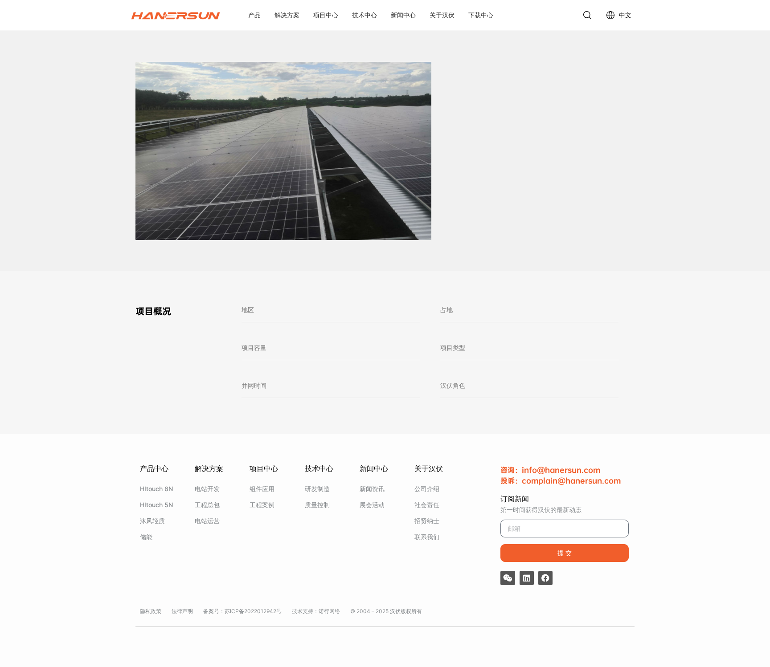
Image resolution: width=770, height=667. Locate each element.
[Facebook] (545, 578)
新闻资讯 (372, 488)
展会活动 (372, 504)
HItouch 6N (156, 488)
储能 (146, 537)
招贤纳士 (426, 521)
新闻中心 (403, 15)
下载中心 (480, 15)
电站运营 (207, 521)
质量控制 (317, 504)
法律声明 (182, 611)
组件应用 (262, 488)
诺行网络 (329, 611)
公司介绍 (426, 488)
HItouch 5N (156, 504)
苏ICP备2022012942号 (253, 611)
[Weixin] (507, 578)
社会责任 (426, 504)
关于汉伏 (442, 15)
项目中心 (325, 15)
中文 (625, 15)
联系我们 (426, 537)
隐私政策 (150, 611)
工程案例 (262, 504)
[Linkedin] (527, 578)
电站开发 (207, 488)
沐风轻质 (152, 521)
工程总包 (207, 504)
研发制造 (317, 488)
